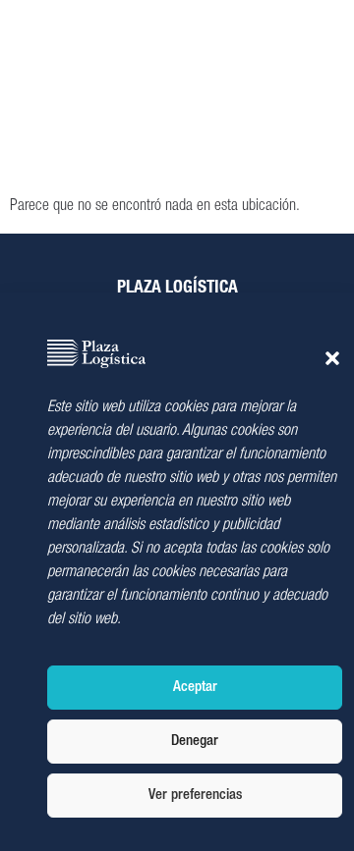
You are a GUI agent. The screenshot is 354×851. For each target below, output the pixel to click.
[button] (332, 358)
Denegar (194, 741)
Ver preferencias (195, 795)
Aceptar (195, 687)
